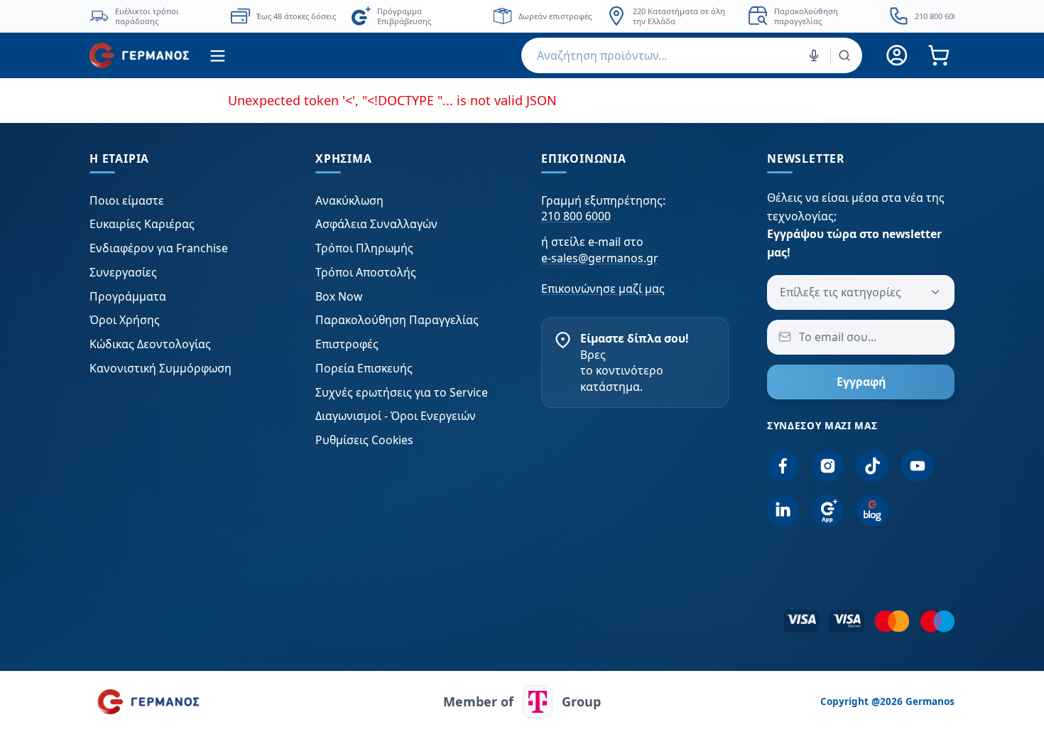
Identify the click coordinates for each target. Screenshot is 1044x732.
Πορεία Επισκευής (364, 368)
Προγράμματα (127, 296)
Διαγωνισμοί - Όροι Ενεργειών (395, 416)
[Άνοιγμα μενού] (218, 56)
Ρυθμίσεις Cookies (364, 440)
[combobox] (691, 55)
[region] (522, 16)
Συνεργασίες (123, 272)
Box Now (338, 296)
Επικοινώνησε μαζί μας (603, 288)
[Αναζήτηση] (844, 55)
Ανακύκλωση (349, 200)
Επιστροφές (347, 344)
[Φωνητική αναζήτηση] (814, 55)
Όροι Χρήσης (124, 320)
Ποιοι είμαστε (126, 200)
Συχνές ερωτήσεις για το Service (401, 392)
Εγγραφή (861, 381)
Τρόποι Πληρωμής (364, 248)
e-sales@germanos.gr (599, 258)
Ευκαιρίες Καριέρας (142, 224)
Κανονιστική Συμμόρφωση (160, 368)
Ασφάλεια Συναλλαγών (376, 224)
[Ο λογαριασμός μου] (897, 56)
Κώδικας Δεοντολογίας (150, 344)
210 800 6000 (576, 216)
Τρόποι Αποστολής (365, 272)
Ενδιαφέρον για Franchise (158, 248)
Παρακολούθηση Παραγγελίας (397, 320)
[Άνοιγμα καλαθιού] (939, 56)
